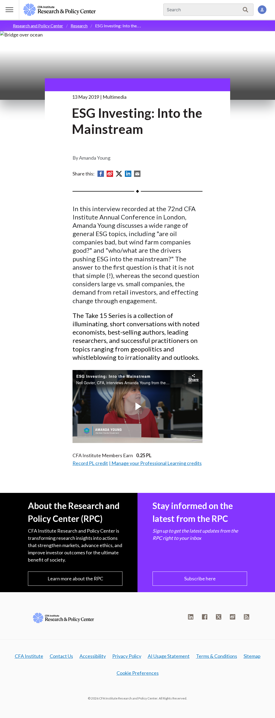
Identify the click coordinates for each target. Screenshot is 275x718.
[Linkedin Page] (190, 617)
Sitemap (252, 656)
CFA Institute (29, 656)
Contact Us (61, 656)
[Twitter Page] (218, 617)
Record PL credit (90, 463)
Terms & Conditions (216, 656)
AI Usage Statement (169, 656)
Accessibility (92, 656)
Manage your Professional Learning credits (156, 463)
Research (79, 25)
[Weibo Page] (232, 617)
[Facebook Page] (204, 617)
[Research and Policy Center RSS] (246, 617)
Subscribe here (200, 578)
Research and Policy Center (38, 25)
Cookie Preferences (138, 673)
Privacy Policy (126, 656)
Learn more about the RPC (75, 578)
